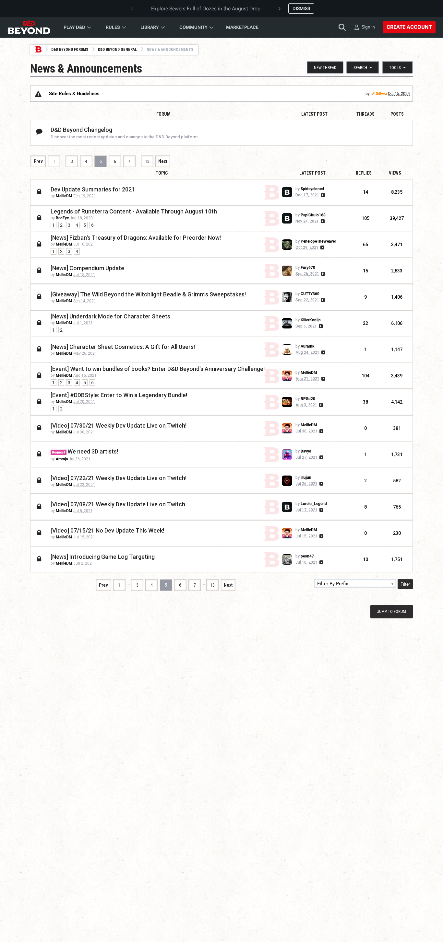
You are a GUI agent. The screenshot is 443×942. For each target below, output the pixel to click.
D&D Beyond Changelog (81, 129)
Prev (38, 161)
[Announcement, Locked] (38, 93)
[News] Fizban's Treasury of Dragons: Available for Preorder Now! (136, 237)
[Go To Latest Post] (322, 195)
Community (193, 27)
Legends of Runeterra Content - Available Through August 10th (134, 211)
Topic (162, 173)
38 (365, 402)
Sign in (368, 26)
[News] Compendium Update (87, 268)
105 (365, 218)
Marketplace (242, 27)
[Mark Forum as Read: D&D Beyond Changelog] (39, 132)
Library (149, 27)
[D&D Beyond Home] (28, 27)
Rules (113, 27)
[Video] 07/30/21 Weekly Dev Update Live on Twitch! (118, 425)
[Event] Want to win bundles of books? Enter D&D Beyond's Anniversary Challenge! (158, 368)
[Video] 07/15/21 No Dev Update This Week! (107, 530)
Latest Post (312, 173)
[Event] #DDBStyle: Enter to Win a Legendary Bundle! (119, 395)
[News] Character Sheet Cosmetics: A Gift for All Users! (123, 346)
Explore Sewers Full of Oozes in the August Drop (205, 9)
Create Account (409, 27)
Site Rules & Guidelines (74, 94)
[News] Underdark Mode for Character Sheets (110, 316)
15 (365, 270)
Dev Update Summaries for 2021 (93, 189)
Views (395, 173)
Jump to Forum (391, 611)
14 (365, 192)
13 (147, 161)
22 (365, 323)
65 (365, 244)
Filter (405, 584)
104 (365, 375)
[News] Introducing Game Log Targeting (103, 556)
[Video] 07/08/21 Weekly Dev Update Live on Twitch (118, 504)
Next (162, 161)
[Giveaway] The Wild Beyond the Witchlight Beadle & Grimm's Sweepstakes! (148, 294)
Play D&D (74, 27)
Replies (364, 173)
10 (365, 559)
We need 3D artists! (92, 451)
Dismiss (301, 8)
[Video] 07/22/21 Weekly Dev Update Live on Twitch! (118, 478)
